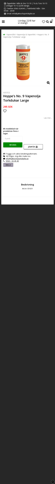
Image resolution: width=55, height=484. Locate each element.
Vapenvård (11, 34)
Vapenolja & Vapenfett (26, 34)
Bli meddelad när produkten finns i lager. (11, 131)
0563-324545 (19, 8)
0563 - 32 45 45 (12, 161)
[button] (43, 21)
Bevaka (12, 145)
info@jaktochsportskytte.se (23, 13)
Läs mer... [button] (48, 118)
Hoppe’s (6, 92)
